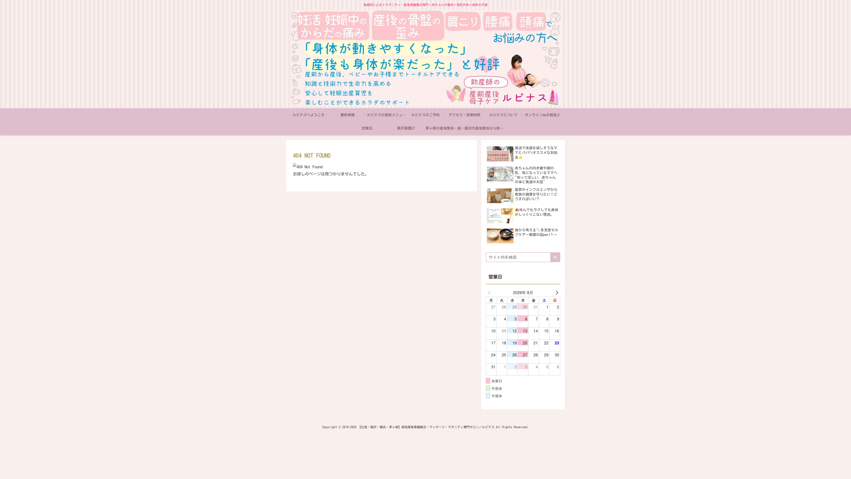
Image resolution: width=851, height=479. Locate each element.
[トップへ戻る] (844, 472)
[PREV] (490, 292)
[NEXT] (556, 292)
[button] (555, 257)
